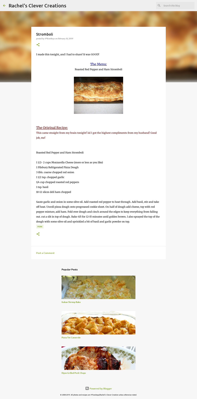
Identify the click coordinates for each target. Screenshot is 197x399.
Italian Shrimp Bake (71, 302)
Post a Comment (45, 252)
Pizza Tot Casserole (71, 337)
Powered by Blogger (100, 388)
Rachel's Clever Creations (37, 5)
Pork (39, 226)
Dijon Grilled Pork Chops (74, 372)
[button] (38, 45)
